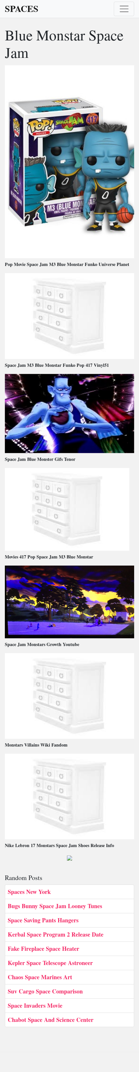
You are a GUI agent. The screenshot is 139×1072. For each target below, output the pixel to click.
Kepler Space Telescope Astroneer (50, 963)
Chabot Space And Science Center (50, 1019)
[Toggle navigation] (124, 9)
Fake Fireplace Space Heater (43, 948)
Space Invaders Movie (35, 1005)
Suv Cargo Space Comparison (45, 991)
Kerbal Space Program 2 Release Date (55, 934)
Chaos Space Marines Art (40, 977)
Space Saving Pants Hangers (43, 920)
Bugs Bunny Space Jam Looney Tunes (55, 906)
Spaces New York (29, 891)
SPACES (21, 9)
